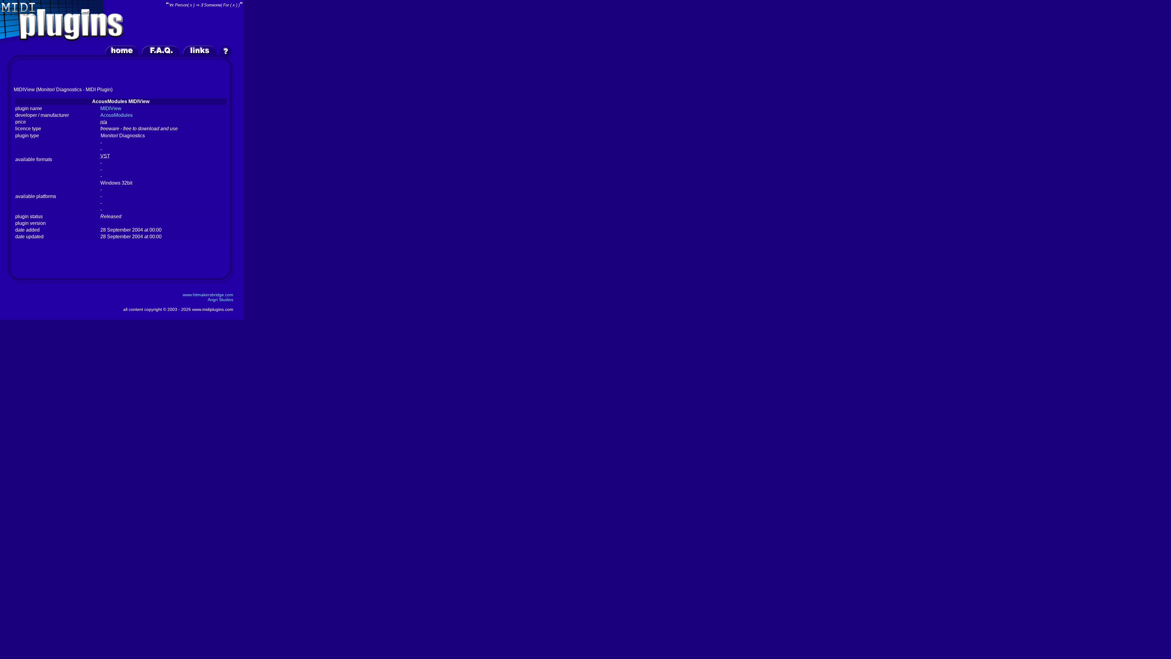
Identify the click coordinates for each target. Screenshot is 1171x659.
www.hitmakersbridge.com (208, 294)
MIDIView (110, 108)
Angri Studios (220, 299)
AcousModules (116, 115)
